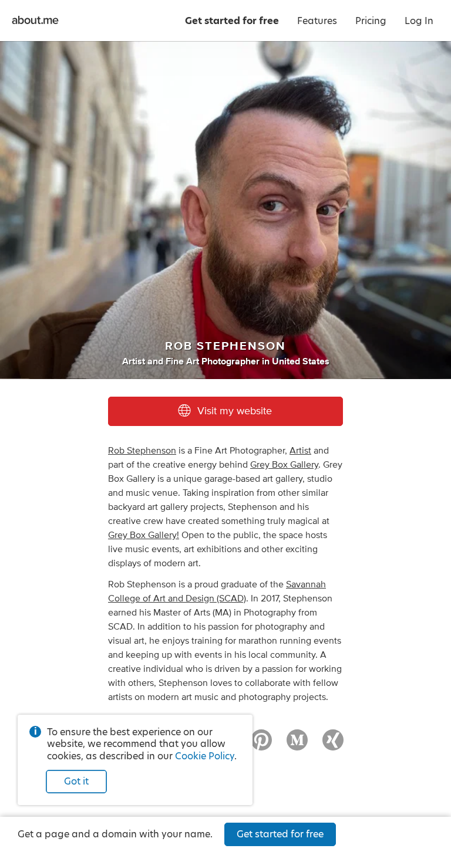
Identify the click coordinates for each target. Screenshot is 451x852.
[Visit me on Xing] (333, 745)
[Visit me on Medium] (297, 745)
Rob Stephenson (142, 450)
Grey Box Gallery (284, 464)
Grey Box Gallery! (143, 535)
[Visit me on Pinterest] (261, 745)
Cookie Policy (204, 756)
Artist (300, 450)
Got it (76, 781)
